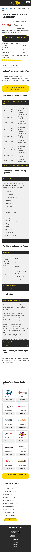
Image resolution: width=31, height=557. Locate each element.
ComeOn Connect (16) (10, 509)
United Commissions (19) (11, 503)
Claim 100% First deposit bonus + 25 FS (15, 38)
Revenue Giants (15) (10, 512)
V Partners (9, 8)
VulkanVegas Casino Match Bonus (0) (15, 165)
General (6, 252)
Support (6, 345)
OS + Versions (8, 241)
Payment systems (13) (10, 285)
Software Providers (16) (11, 179)
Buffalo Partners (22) (10, 497)
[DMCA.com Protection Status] (15, 536)
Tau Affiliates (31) (9, 488)
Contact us (15, 542)
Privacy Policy (15, 544)
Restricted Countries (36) (11, 300)
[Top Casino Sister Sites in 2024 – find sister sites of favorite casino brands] (15, 3)
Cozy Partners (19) (9, 500)
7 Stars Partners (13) (10, 515)
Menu (28, 2)
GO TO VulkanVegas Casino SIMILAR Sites (15, 88)
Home (3, 8)
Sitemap (15, 546)
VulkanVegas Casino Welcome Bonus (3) (15, 102)
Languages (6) (7, 342)
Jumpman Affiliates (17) (11, 506)
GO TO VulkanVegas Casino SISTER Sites (15, 476)
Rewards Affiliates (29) (10, 491)
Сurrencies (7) (8, 289)
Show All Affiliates (10, 519)
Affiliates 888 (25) (9, 494)
